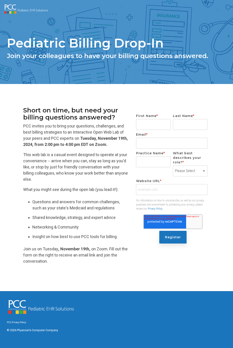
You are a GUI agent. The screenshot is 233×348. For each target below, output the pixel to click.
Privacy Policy (155, 208)
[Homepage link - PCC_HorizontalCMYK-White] (41, 314)
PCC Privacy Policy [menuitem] (16, 322)
